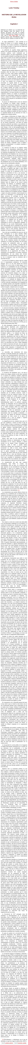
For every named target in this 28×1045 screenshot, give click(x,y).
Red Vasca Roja (13, 35)
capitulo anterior (9, 1043)
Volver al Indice (14, 1)
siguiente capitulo (22, 1043)
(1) (18, 490)
